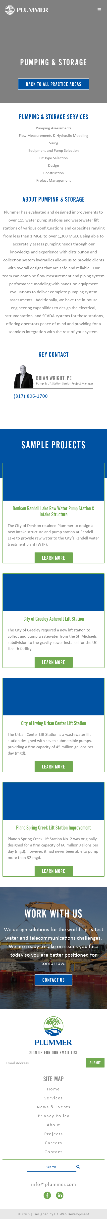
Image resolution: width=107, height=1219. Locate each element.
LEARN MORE (53, 558)
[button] (99, 9)
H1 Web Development (71, 1214)
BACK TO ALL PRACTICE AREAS (53, 84)
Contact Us (53, 980)
